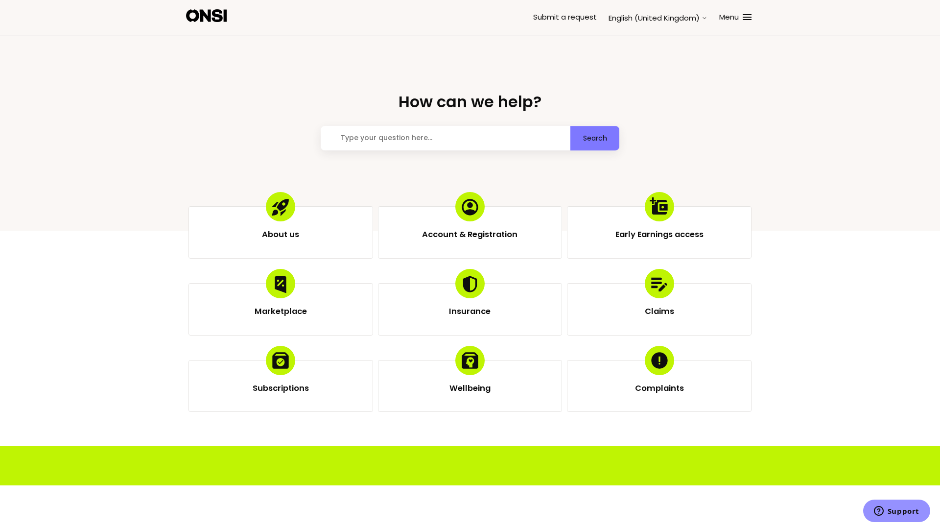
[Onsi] (206, 17)
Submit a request (565, 17)
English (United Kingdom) (655, 18)
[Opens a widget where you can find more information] (896, 512)
